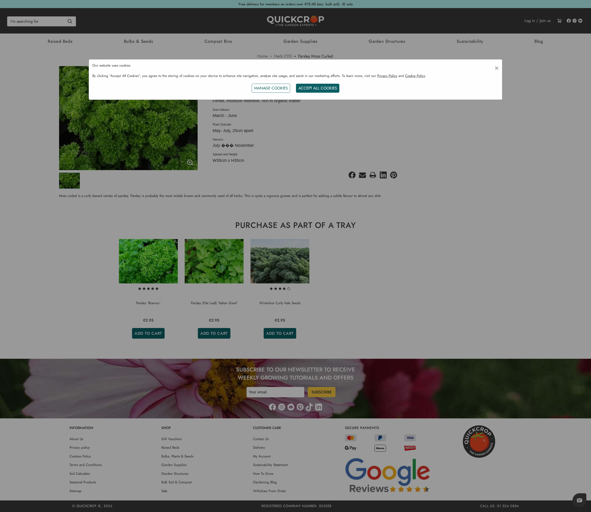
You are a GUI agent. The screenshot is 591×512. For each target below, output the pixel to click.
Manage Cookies (271, 88)
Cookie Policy (415, 75)
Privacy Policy (387, 75)
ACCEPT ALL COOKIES (318, 88)
